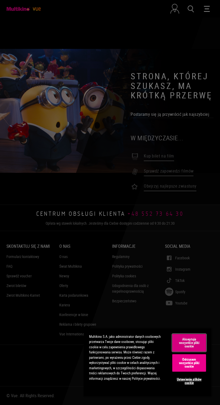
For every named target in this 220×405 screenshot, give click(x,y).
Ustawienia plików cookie (189, 381)
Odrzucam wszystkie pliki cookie (189, 363)
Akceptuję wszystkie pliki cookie (189, 343)
